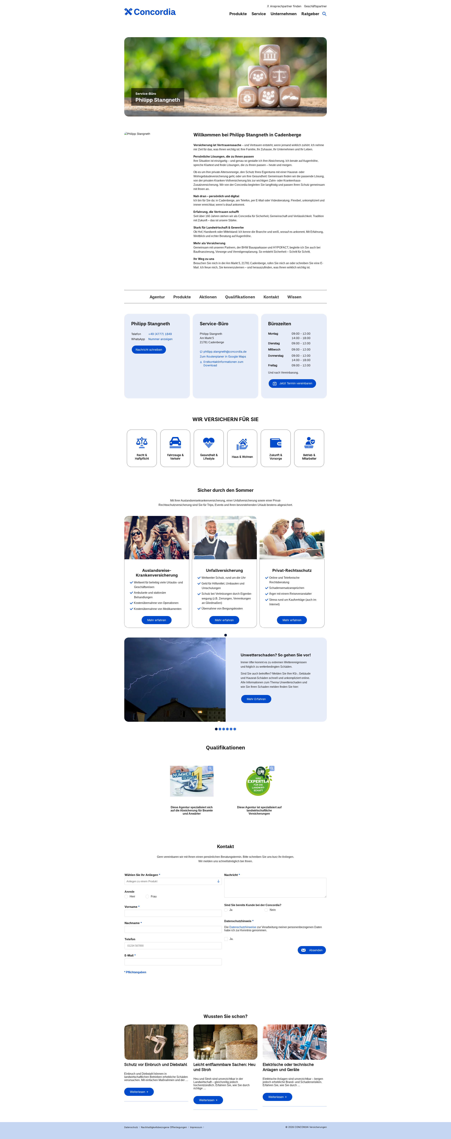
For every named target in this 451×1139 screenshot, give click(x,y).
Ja (230, 909)
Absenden (315, 950)
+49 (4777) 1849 (160, 334)
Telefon (130, 939)
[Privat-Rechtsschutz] (292, 537)
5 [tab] (231, 729)
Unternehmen (284, 13)
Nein (273, 909)
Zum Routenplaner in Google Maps (223, 356)
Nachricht (232, 875)
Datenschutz (131, 1127)
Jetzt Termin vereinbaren (295, 383)
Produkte (238, 13)
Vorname (132, 907)
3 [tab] (223, 729)
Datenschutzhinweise (242, 927)
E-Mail (130, 955)
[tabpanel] (158, 572)
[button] (142, 448)
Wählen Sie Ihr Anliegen (142, 875)
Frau (154, 896)
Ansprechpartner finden (285, 6)
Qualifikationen (240, 297)
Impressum (196, 1127)
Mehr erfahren (156, 620)
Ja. (231, 938)
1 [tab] (225, 635)
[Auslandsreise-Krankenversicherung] (156, 537)
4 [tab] (227, 729)
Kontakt (271, 297)
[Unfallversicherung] (224, 537)
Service (259, 13)
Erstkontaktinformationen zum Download (223, 363)
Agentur (157, 297)
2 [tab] (220, 729)
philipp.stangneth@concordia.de (224, 351)
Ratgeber (310, 13)
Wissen (294, 297)
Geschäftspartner (315, 6)
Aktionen (208, 297)
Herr (132, 896)
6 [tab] (234, 729)
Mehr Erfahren (256, 699)
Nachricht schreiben (149, 349)
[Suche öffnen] (324, 15)
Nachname (133, 923)
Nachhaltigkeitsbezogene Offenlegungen (164, 1127)
